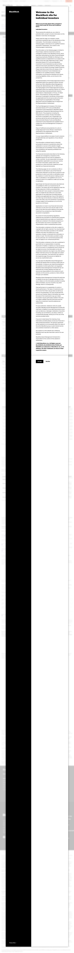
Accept (40, 361)
